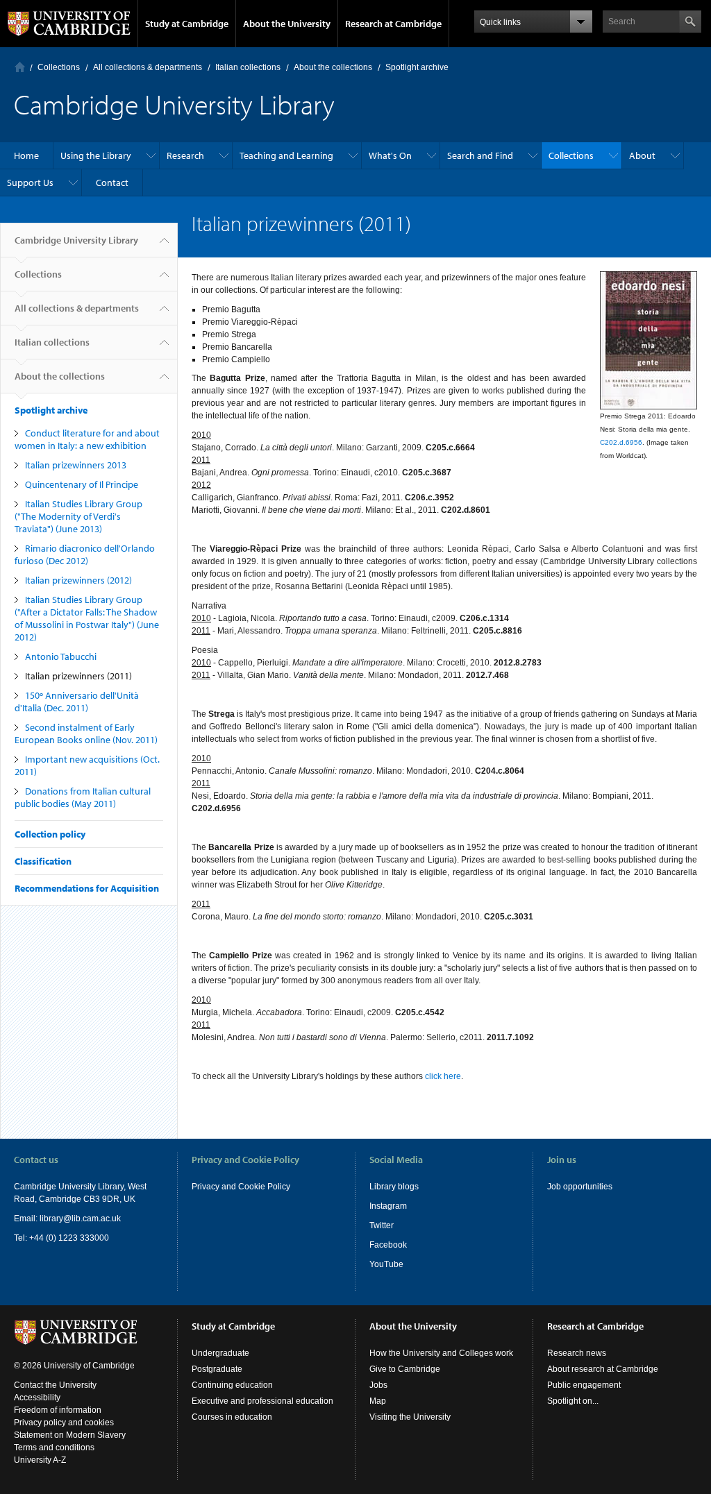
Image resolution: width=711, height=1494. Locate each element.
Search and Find (480, 155)
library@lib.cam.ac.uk (80, 1218)
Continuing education (232, 1385)
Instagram (388, 1206)
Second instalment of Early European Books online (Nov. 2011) (86, 733)
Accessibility (37, 1397)
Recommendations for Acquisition (87, 888)
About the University (287, 23)
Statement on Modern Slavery (70, 1435)
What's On (390, 155)
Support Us (30, 182)
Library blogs (394, 1186)
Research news (576, 1353)
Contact (112, 182)
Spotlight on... (573, 1401)
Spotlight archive (417, 67)
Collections (58, 67)
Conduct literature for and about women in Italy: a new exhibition (87, 439)
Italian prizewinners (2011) (78, 676)
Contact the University (55, 1385)
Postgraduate (217, 1369)
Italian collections (248, 67)
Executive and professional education (262, 1401)
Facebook (388, 1245)
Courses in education (232, 1417)
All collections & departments (147, 67)
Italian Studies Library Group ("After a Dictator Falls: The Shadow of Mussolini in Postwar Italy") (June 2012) (87, 618)
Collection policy (50, 834)
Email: (27, 1218)
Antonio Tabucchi (61, 656)
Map (377, 1401)
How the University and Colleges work (441, 1353)
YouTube (386, 1264)
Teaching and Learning (286, 155)
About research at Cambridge (602, 1369)
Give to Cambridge (404, 1369)
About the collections (333, 67)
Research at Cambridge (393, 23)
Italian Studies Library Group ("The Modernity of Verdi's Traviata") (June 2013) (78, 516)
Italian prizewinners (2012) (78, 580)
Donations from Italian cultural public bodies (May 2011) (83, 797)
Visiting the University (410, 1417)
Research (185, 155)
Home (20, 67)
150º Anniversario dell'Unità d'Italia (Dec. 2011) (77, 701)
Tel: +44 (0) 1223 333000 (61, 1238)
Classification (43, 861)
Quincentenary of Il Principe (81, 484)
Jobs (378, 1385)
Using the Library (95, 155)
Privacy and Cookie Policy (241, 1186)
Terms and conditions (54, 1447)
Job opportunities (579, 1186)
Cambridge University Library (76, 240)
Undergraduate (220, 1353)
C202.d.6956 (621, 442)
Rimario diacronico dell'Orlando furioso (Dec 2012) (85, 554)
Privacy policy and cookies (64, 1422)
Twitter (381, 1225)
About (642, 155)
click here (443, 1076)
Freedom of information (57, 1410)
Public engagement (584, 1385)
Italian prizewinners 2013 (75, 465)
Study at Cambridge (186, 23)
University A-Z (40, 1460)
